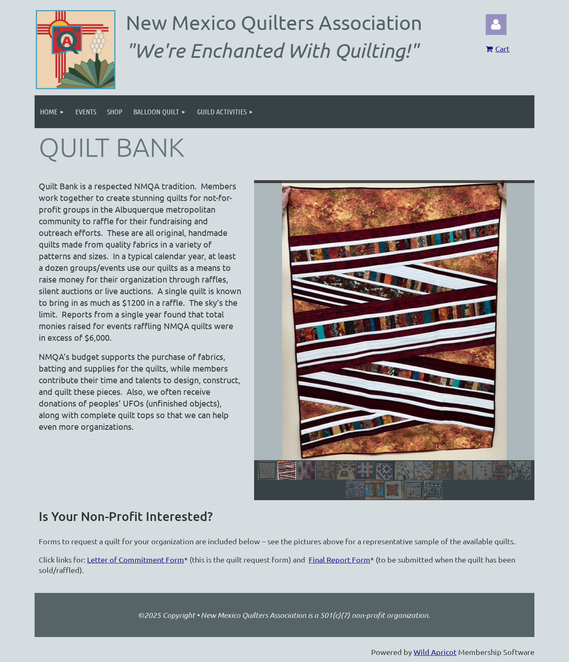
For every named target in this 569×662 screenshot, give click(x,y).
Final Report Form (339, 559)
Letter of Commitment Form (135, 559)
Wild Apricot (435, 651)
